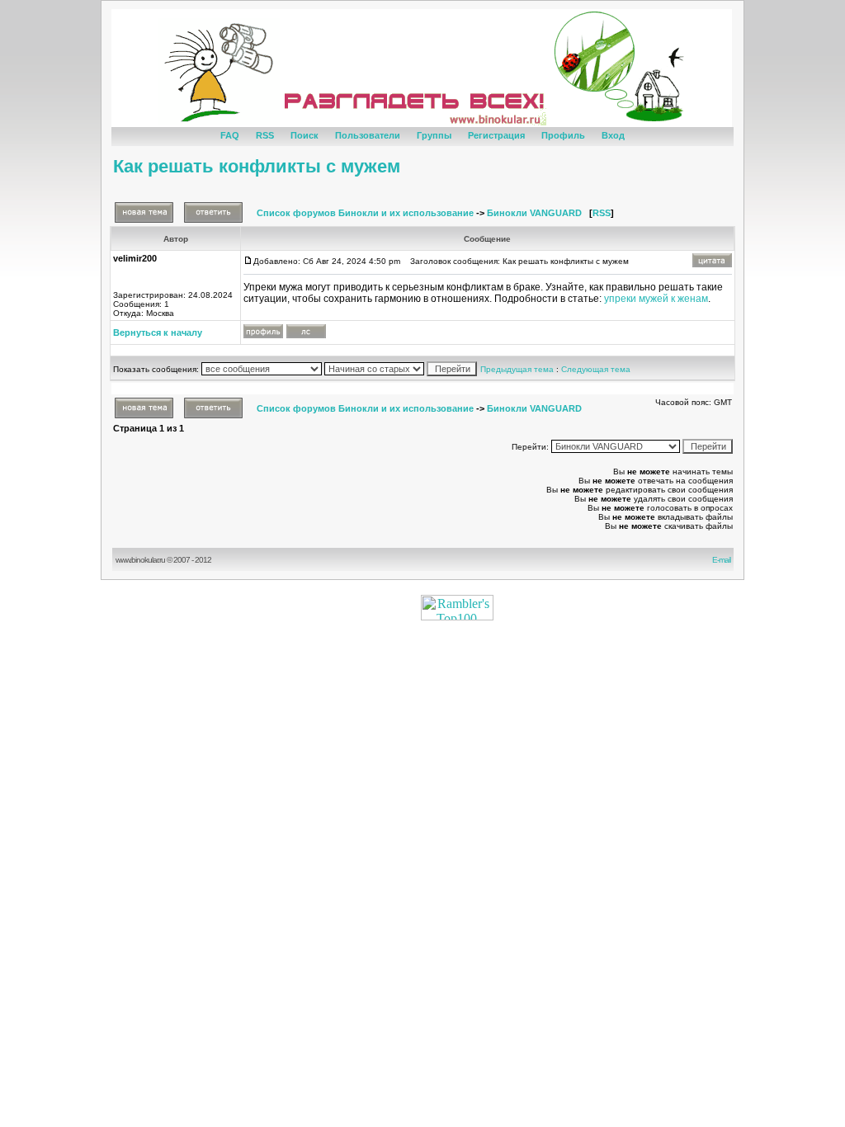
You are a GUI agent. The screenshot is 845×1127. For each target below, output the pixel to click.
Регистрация (496, 135)
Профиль (563, 135)
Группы (434, 135)
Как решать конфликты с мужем (256, 166)
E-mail (723, 559)
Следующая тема (595, 369)
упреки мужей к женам (656, 298)
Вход (613, 135)
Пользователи (367, 135)
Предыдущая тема (517, 369)
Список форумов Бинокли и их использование (365, 213)
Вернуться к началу (157, 332)
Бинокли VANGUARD (534, 213)
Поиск (304, 135)
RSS (265, 135)
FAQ (229, 135)
